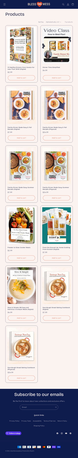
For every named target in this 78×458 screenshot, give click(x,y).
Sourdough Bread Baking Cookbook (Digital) (56, 308)
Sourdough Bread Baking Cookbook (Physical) (21, 368)
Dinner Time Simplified (51, 67)
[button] (4, 4)
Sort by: (41, 22)
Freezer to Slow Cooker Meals (19, 247)
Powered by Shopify (28, 451)
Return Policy (62, 421)
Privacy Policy (14, 421)
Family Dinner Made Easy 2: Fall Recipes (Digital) (20, 128)
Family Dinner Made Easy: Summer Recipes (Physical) (56, 188)
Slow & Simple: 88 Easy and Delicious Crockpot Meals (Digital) (20, 308)
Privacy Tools (26, 421)
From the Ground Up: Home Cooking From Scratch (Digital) (56, 248)
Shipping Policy (39, 426)
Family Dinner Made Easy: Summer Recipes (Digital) (21, 188)
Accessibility (37, 421)
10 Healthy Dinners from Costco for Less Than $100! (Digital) (21, 68)
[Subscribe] (55, 407)
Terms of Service (49, 421)
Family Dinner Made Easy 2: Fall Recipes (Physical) (55, 128)
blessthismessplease (16, 451)
